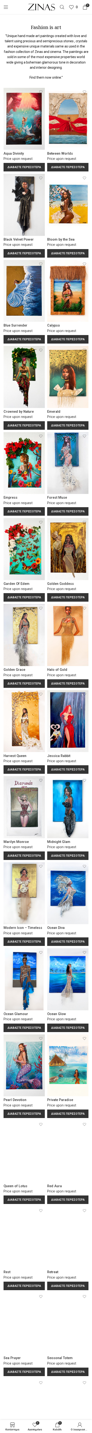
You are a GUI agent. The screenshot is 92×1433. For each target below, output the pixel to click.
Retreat (52, 1272)
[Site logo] (41, 6)
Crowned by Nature (19, 412)
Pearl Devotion (15, 1100)
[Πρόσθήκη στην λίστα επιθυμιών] (41, 92)
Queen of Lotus (15, 1186)
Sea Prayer (12, 1358)
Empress (10, 498)
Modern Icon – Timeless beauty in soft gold (23, 930)
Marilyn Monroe (16, 842)
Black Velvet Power (19, 240)
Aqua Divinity (14, 154)
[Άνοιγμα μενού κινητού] (6, 7)
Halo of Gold (57, 670)
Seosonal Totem (60, 1358)
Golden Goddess (60, 584)
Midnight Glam (58, 842)
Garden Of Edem (16, 584)
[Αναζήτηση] (62, 7)
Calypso (53, 325)
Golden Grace (14, 670)
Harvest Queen (15, 756)
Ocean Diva (56, 928)
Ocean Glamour (16, 1014)
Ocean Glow (56, 1014)
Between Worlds (60, 154)
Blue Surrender (15, 325)
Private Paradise (60, 1100)
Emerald (53, 412)
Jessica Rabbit (58, 756)
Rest (7, 1272)
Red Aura (54, 1186)
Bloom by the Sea (61, 240)
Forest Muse (57, 498)
